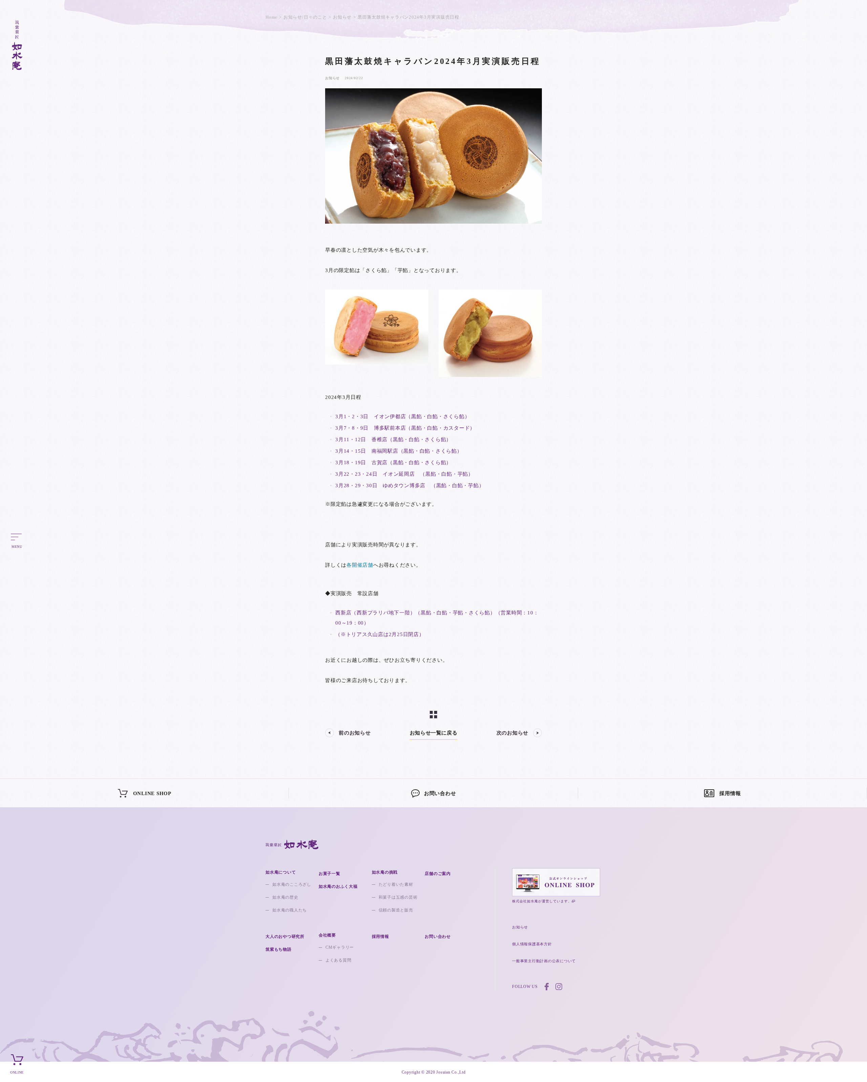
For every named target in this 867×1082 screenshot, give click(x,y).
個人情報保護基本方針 (532, 944)
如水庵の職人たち (289, 910)
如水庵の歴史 (285, 897)
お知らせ (342, 17)
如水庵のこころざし (291, 884)
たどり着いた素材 (396, 884)
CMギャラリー (339, 947)
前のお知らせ (355, 733)
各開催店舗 (359, 565)
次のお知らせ (512, 733)
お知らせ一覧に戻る (433, 733)
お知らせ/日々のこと (305, 17)
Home (271, 17)
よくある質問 (338, 960)
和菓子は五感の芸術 (398, 897)
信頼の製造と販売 (396, 910)
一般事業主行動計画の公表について (544, 961)
